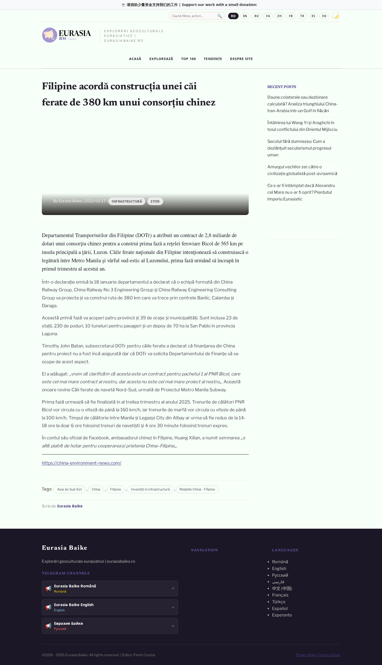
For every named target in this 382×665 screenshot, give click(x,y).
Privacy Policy (307, 655)
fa (268, 16)
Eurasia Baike (70, 505)
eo (324, 16)
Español (280, 608)
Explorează (161, 58)
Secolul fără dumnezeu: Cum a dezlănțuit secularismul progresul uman (299, 148)
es (313, 16)
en (245, 16)
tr (302, 16)
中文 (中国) (282, 588)
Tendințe (213, 58)
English (279, 568)
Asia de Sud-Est (69, 489)
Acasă (135, 58)
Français (280, 595)
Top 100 (188, 58)
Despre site (241, 58)
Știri (155, 201)
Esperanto (282, 615)
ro (233, 16)
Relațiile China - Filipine (197, 489)
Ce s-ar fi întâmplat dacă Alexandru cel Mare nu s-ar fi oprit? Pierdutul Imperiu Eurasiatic (301, 192)
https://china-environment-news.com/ (81, 463)
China (96, 489)
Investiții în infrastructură (150, 489)
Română (280, 561)
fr (291, 16)
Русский (280, 575)
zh (279, 16)
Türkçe (278, 601)
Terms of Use (329, 655)
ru (256, 16)
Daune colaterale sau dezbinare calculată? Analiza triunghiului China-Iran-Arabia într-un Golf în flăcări (302, 104)
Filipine (115, 489)
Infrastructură (127, 201)
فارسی (278, 581)
